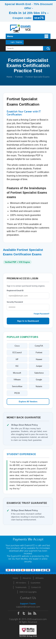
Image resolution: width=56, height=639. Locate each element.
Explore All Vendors (28, 401)
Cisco (17, 346)
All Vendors (21, 582)
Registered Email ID (15, 291)
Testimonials (20, 587)
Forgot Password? (41, 314)
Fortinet (19, 77)
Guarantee (35, 582)
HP (17, 359)
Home (9, 77)
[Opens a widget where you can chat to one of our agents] (35, 622)
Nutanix (39, 386)
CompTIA (39, 346)
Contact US (36, 587)
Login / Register (16, 42)
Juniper (39, 366)
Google (39, 379)
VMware (17, 379)
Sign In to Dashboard (28, 321)
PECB (17, 393)
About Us (27, 578)
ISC (17, 366)
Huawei (39, 359)
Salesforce (39, 373)
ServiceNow (17, 386)
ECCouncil (17, 352)
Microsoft (17, 373)
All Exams (39, 578)
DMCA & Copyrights (28, 592)
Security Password (15, 302)
